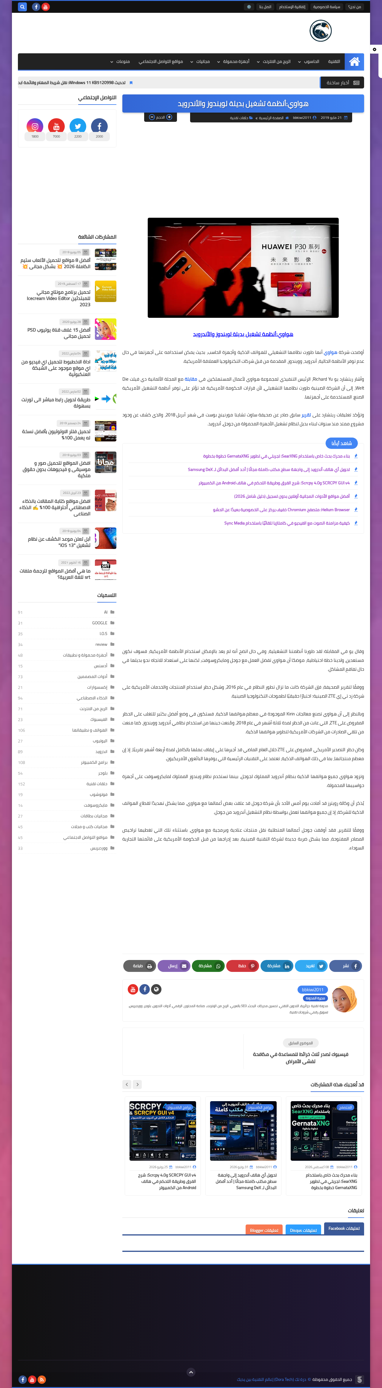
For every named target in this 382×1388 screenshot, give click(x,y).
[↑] (191, 1372)
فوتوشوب (98, 794)
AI (105, 612)
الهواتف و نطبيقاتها (89, 730)
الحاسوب (311, 61)
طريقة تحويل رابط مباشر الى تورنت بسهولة (55, 402)
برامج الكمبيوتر (94, 762)
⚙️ (249, 6)
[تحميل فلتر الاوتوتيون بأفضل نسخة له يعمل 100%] (105, 430)
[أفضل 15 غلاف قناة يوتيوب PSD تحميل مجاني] (105, 329)
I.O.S (103, 633)
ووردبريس (98, 848)
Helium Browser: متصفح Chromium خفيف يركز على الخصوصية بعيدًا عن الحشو (281, 510)
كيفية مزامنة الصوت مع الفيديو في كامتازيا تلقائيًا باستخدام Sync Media (287, 523)
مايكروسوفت (95, 805)
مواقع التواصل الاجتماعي (161, 61)
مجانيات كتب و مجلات (89, 826)
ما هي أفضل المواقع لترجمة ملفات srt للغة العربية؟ (55, 573)
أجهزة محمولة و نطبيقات (85, 655)
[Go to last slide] (137, 1084)
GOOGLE (99, 623)
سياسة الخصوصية (326, 6)
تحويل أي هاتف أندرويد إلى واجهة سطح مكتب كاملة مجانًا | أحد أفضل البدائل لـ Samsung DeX (269, 469)
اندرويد (101, 751)
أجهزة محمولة (236, 61)
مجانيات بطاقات (94, 816)
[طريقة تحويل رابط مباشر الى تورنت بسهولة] (105, 399)
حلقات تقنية (239, 118)
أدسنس (100, 666)
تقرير (306, 414)
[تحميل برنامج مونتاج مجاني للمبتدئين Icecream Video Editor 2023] (105, 291)
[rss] (42, 1379)
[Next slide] (126, 1084)
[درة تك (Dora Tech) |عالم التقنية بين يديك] (321, 31)
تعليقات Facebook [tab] (344, 1228)
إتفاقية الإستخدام (292, 6)
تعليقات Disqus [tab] (303, 1230)
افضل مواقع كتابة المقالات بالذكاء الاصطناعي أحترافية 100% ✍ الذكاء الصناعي (54, 507)
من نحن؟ (354, 6)
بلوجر (102, 773)
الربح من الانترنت (277, 61)
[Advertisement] (126, 32)
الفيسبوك (98, 719)
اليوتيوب (100, 741)
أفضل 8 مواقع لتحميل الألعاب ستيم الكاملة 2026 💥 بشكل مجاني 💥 (55, 263)
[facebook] (36, 7)
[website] (156, 989)
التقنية (334, 61)
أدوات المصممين (92, 676)
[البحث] (22, 6)
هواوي (330, 352)
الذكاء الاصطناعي (92, 698)
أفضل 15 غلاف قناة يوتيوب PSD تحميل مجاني (58, 333)
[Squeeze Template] (359, 1379)
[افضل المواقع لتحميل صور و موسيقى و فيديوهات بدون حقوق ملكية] (105, 462)
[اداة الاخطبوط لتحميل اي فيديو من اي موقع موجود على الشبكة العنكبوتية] (105, 361)
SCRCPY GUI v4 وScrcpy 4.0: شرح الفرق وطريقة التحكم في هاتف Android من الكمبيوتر (274, 483)
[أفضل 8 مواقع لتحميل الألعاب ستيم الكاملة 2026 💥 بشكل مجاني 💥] (105, 259)
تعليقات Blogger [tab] (264, 1230)
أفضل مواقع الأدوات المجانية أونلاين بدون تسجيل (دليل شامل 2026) (292, 496)
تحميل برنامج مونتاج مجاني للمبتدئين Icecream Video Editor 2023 (58, 298)
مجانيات (203, 61)
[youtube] (45, 7)
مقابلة (191, 379)
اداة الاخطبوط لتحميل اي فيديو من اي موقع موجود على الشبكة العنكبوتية (55, 368)
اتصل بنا (265, 6)
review (101, 644)
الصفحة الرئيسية (271, 118)
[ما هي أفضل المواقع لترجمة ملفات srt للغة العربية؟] (105, 570)
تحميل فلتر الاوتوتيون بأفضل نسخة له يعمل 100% (56, 434)
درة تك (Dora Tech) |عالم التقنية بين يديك (271, 1379)
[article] (186, 1048)
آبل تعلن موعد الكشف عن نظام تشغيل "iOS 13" (59, 542)
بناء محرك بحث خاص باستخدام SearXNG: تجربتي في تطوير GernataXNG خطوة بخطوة (276, 456)
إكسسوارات (97, 687)
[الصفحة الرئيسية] (354, 61)
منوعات (123, 61)
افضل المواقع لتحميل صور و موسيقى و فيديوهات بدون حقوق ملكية (56, 469)
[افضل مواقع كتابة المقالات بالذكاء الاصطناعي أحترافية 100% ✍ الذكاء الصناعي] (105, 500)
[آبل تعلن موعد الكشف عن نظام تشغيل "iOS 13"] (105, 538)
